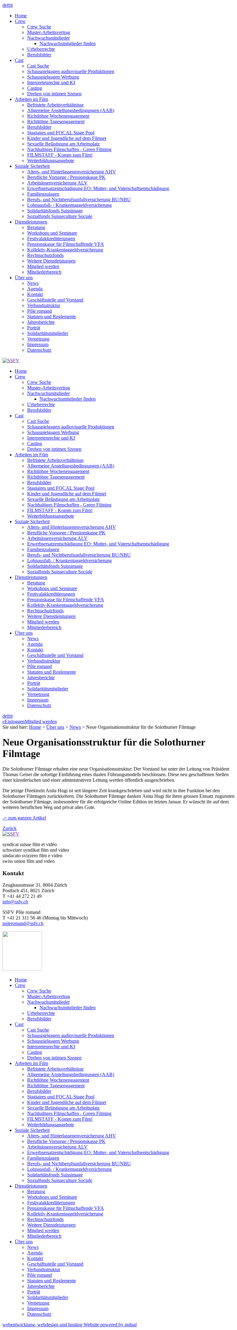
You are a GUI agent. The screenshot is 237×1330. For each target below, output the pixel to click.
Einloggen (13, 721)
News (75, 727)
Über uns (55, 727)
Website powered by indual (69, 1324)
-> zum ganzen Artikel (24, 817)
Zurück (9, 828)
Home (35, 727)
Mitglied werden (41, 721)
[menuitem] (125, 16)
